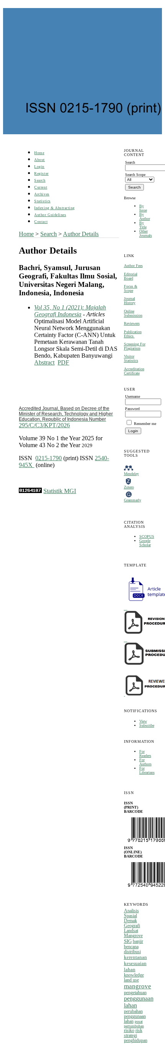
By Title (143, 225)
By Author (144, 216)
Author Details (81, 234)
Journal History (129, 300)
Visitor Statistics (131, 358)
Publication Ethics (133, 334)
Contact (41, 222)
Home (39, 153)
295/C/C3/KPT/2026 (66, 417)
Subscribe (146, 725)
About (39, 160)
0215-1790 (48, 458)
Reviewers (132, 323)
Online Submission (133, 313)
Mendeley (131, 474)
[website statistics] (30, 491)
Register (41, 173)
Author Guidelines (50, 215)
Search (39, 180)
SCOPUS (146, 536)
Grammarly (132, 500)
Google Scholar (145, 543)
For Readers (145, 753)
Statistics (42, 201)
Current (40, 187)
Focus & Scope (130, 288)
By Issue (143, 208)
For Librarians (147, 770)
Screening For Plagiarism (134, 346)
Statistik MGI (59, 491)
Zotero (129, 487)
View (143, 721)
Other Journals (145, 233)
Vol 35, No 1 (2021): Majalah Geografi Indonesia (70, 310)
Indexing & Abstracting (54, 208)
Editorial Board (130, 276)
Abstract (44, 362)
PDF (63, 362)
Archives (41, 194)
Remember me (145, 424)
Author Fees (133, 266)
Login (39, 166)
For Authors (145, 762)
